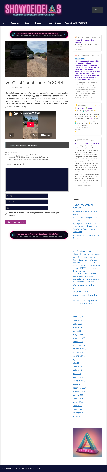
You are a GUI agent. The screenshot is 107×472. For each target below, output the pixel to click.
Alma (74, 251)
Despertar (20, 155)
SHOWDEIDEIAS (80, 291)
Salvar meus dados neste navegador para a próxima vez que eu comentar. (34, 214)
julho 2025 (77, 363)
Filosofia (76, 268)
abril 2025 (77, 374)
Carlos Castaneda (95, 254)
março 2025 (78, 377)
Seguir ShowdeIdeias (33, 23)
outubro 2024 (78, 395)
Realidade (33, 155)
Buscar (97, 10)
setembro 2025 (79, 356)
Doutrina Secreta (78, 260)
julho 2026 (77, 320)
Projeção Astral (90, 281)
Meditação (77, 279)
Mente (84, 279)
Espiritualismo (89, 262)
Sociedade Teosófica (80, 295)
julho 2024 (77, 406)
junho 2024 (77, 409)
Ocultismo (80, 281)
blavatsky (78, 254)
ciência (74, 257)
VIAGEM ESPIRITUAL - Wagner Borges (85, 301)
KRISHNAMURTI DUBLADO (81, 274)
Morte (74, 281)
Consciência (12, 155)
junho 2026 (77, 324)
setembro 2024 (79, 399)
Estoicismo (76, 265)
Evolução (82, 265)
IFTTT (83, 268)
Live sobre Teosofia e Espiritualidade (83, 276)
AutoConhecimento (84, 251)
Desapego (92, 257)
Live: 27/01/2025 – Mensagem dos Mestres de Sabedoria (28, 159)
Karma (75, 271)
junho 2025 (77, 367)
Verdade (75, 298)
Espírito (96, 262)
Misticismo (96, 279)
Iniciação (93, 268)
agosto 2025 (78, 359)
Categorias (15, 23)
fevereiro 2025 (79, 381)
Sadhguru (94, 289)
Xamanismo (76, 303)
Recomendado (83, 285)
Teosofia (92, 295)
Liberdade (93, 274)
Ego (86, 260)
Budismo (86, 254)
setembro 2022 (79, 413)
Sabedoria (87, 289)
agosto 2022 (78, 416)
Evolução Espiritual (93, 265)
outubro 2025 (78, 352)
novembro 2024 (79, 391)
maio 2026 (77, 327)
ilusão (27, 155)
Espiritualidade (13, 152)
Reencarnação (78, 289)
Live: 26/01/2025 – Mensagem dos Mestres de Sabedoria (28, 157)
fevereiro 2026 (79, 338)
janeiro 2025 (78, 384)
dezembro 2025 (79, 345)
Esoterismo (92, 260)
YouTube (88, 303)
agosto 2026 (78, 317)
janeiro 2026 (78, 342)
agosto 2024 (78, 402)
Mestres (89, 279)
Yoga (81, 303)
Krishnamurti (81, 271)
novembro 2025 (79, 349)
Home (4, 23)
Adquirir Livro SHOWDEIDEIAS (76, 23)
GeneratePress (34, 469)
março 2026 (78, 335)
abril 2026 (77, 331)
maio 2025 (77, 370)
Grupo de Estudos (54, 23)
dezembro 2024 (79, 388)
